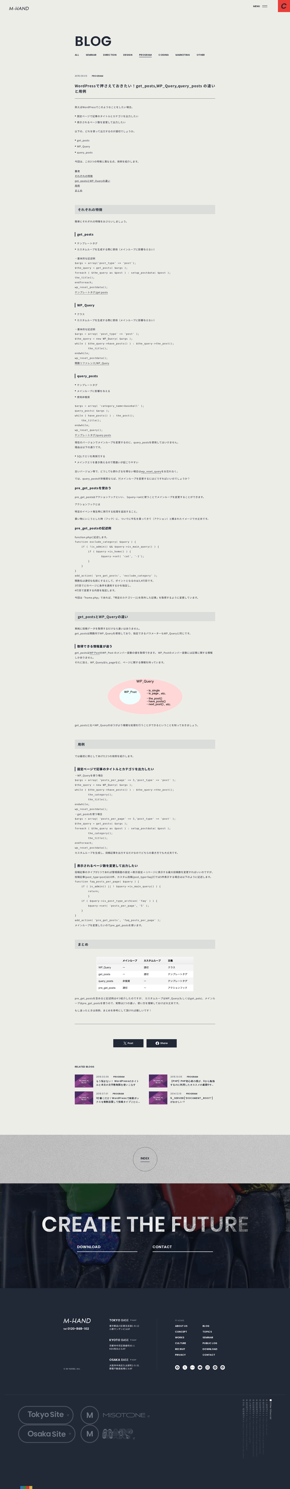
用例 (77, 185)
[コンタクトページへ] (284, 6)
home (181, 1320)
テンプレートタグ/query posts (93, 435)
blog (206, 1326)
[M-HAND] (77, 1320)
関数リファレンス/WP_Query (92, 363)
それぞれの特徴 (84, 176)
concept (181, 1331)
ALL (77, 55)
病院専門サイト (247, 1426)
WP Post (95, 652)
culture (180, 1343)
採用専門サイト (260, 1428)
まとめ (78, 190)
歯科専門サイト (263, 1428)
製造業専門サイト (253, 1429)
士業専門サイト (267, 1418)
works (179, 1337)
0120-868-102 (78, 1329)
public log (210, 1343)
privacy (180, 1354)
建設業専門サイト (257, 1429)
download (210, 1349)
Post (130, 1043)
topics (207, 1331)
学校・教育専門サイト (243, 1430)
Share (164, 1043)
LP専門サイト (250, 1422)
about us (181, 1326)
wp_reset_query (151, 471)
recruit (180, 1349)
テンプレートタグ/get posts (91, 292)
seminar (208, 1337)
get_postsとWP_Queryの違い (92, 181)
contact (209, 1354)
